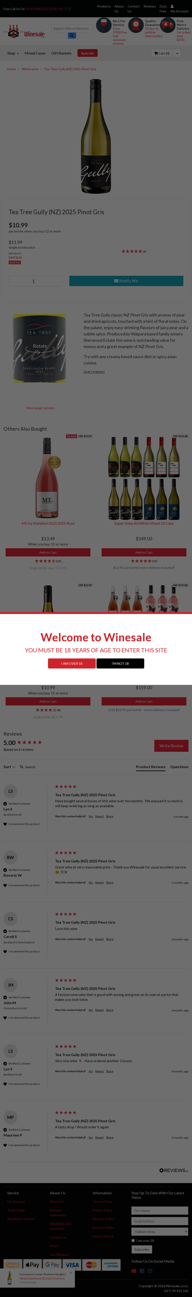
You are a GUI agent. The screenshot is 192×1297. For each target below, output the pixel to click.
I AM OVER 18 (71, 663)
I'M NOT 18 (120, 663)
